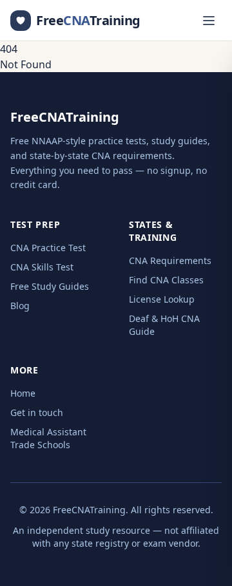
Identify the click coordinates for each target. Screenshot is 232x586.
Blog (20, 305)
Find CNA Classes (166, 280)
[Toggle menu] (209, 20)
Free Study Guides (49, 286)
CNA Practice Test (48, 247)
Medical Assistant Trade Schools (48, 438)
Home (22, 393)
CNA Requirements (170, 260)
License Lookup (162, 299)
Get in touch (36, 412)
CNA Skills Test (41, 267)
